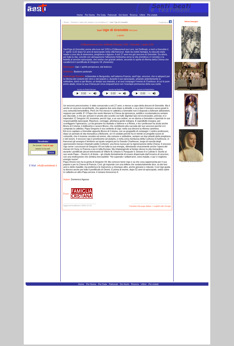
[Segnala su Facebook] (170, 22)
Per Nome (90, 15)
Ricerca (134, 15)
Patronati (112, 15)
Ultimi (142, 15)
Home (80, 15)
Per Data (101, 15)
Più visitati (152, 15)
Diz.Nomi (123, 15)
